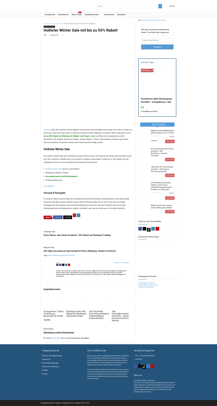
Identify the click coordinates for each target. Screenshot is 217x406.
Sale (62, 255)
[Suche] (160, 6)
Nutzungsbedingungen (50, 363)
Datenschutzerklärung (50, 366)
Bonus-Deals (77, 14)
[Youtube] (157, 229)
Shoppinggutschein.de (146, 283)
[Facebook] (140, 229)
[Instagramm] (153, 229)
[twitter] (144, 229)
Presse (44, 374)
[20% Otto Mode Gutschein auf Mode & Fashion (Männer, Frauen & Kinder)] (99, 296)
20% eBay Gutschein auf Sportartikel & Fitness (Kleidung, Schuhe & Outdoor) (80, 251)
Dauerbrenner (63, 14)
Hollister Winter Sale (53, 169)
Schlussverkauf (69, 255)
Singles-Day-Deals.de (146, 287)
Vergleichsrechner (92, 14)
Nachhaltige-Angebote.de (147, 285)
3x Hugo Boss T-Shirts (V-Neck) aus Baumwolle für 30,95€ (54, 313)
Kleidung (57, 255)
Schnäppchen (49, 14)
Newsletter (138, 359)
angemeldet (55, 338)
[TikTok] (149, 230)
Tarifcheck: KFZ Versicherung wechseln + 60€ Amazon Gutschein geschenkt (162, 169)
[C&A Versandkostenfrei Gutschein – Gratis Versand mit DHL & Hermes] (122, 296)
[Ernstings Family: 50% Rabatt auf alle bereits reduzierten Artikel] (76, 296)
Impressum (46, 359)
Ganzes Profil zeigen (121, 263)
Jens (45, 35)
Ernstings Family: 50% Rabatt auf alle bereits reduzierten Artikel (76, 313)
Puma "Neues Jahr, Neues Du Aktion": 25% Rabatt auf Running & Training (77, 235)
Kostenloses (109, 14)
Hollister (47, 130)
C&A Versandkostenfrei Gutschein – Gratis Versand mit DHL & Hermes (120, 316)
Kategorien (121, 14)
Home (46, 24)
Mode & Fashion (56, 24)
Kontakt (45, 370)
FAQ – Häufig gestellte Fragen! (145, 355)
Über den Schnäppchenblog (52, 356)
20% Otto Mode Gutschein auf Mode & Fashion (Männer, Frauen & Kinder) (99, 314)
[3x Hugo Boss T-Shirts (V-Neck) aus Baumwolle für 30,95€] (54, 296)
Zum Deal (169, 141)
